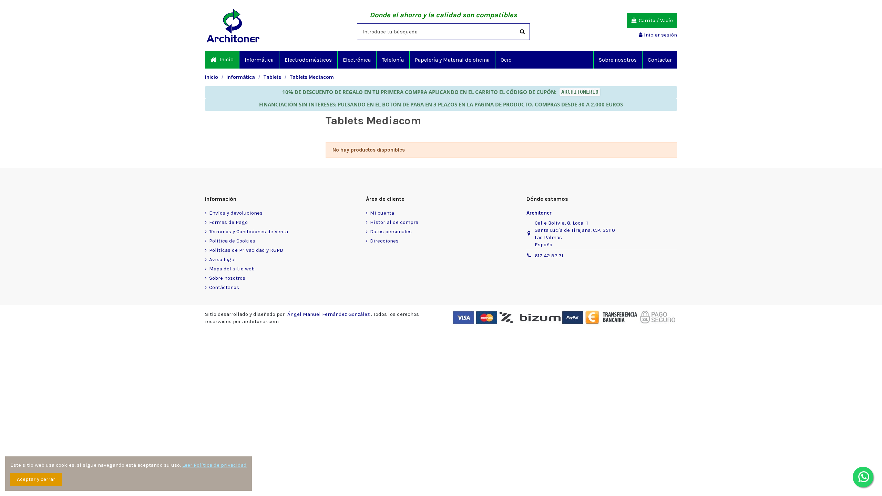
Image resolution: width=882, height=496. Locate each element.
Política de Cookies (232, 241)
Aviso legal (222, 259)
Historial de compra (394, 222)
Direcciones (384, 241)
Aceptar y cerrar (36, 479)
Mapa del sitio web (232, 269)
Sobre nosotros (227, 278)
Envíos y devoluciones (236, 213)
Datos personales (391, 231)
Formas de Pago (228, 222)
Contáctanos (224, 287)
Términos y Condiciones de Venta (248, 231)
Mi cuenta (382, 213)
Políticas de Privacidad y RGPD (246, 250)
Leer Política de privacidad (214, 465)
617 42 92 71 (549, 255)
